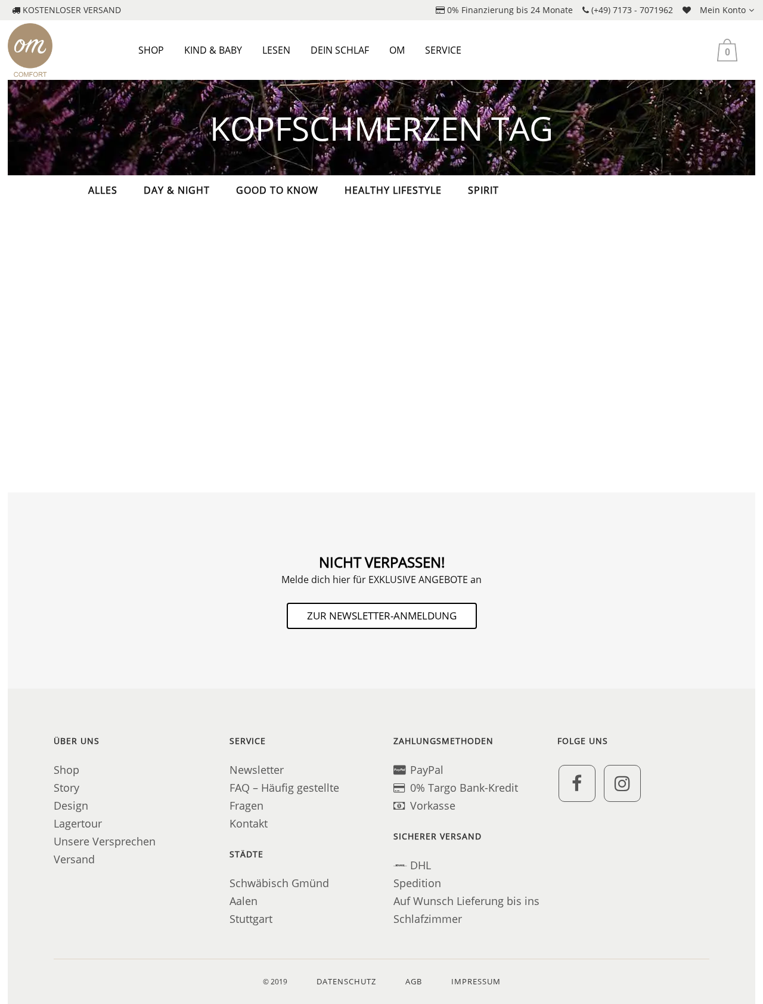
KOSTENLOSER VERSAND (70, 10)
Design (71, 805)
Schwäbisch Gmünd (279, 883)
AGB (413, 981)
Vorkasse (432, 805)
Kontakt (248, 823)
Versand (74, 859)
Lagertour (78, 823)
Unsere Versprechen (105, 841)
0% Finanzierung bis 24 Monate (509, 10)
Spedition (417, 883)
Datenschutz (346, 981)
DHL (420, 865)
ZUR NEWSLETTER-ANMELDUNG (382, 615)
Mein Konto (723, 10)
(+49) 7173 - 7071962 (631, 10)
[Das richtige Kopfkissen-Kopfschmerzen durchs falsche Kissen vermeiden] (169, 281)
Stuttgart (250, 919)
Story (66, 787)
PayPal (426, 770)
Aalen (243, 901)
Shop (66, 770)
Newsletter (256, 770)
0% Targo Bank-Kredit (464, 787)
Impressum (476, 981)
